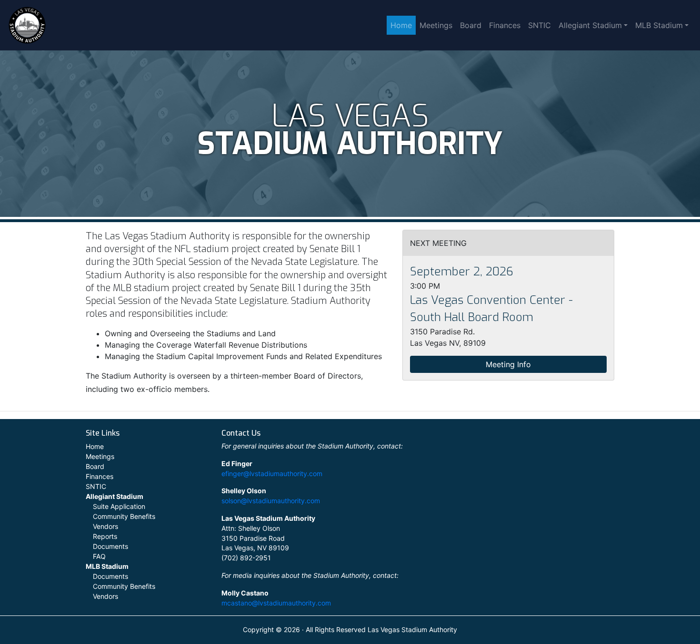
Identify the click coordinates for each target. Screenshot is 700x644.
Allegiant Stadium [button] (590, 25)
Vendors (105, 526)
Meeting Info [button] (508, 364)
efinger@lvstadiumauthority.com (271, 473)
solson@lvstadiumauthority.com (270, 501)
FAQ (99, 556)
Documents (110, 546)
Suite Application (119, 506)
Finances (504, 25)
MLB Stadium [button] (659, 25)
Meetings (436, 25)
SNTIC (539, 25)
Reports (105, 536)
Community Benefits (124, 516)
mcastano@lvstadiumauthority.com (276, 603)
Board (470, 25)
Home (401, 25)
